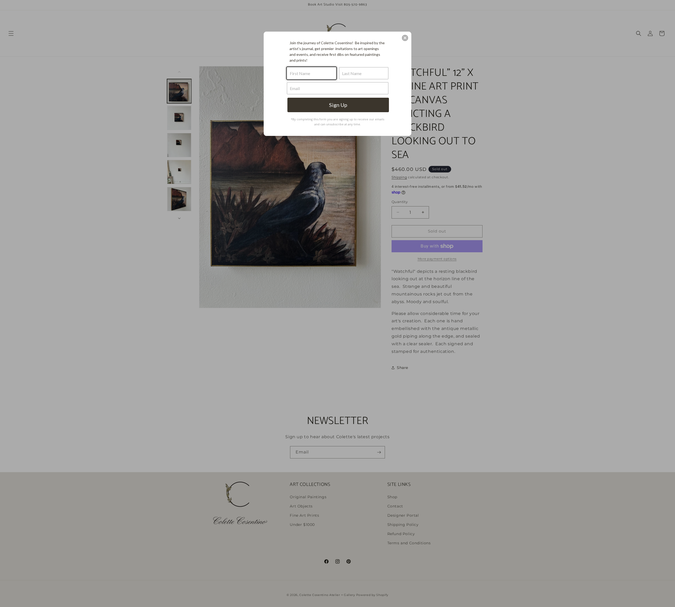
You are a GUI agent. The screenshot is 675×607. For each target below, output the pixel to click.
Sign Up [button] (338, 105)
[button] (405, 38)
